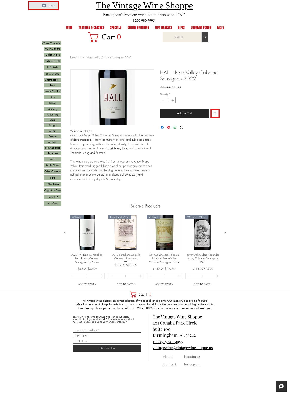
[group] (145, 251)
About (168, 356)
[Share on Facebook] (162, 127)
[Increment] (173, 100)
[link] (107, 37)
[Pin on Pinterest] (169, 127)
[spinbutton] (168, 100)
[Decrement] (163, 100)
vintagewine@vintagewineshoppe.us (183, 347)
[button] (142, 294)
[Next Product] (225, 232)
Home (73, 57)
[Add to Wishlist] (215, 113)
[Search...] (205, 37)
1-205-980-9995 (168, 341)
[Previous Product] (65, 232)
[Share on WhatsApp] (175, 127)
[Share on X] (181, 127)
